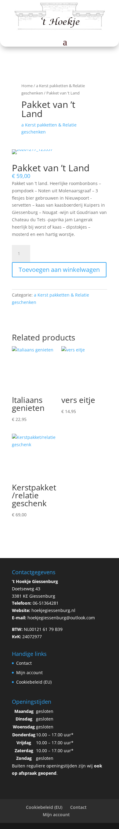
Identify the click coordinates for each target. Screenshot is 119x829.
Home (27, 85)
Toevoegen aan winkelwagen (59, 269)
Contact (24, 663)
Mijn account (29, 672)
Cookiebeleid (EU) (34, 682)
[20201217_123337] (32, 149)
